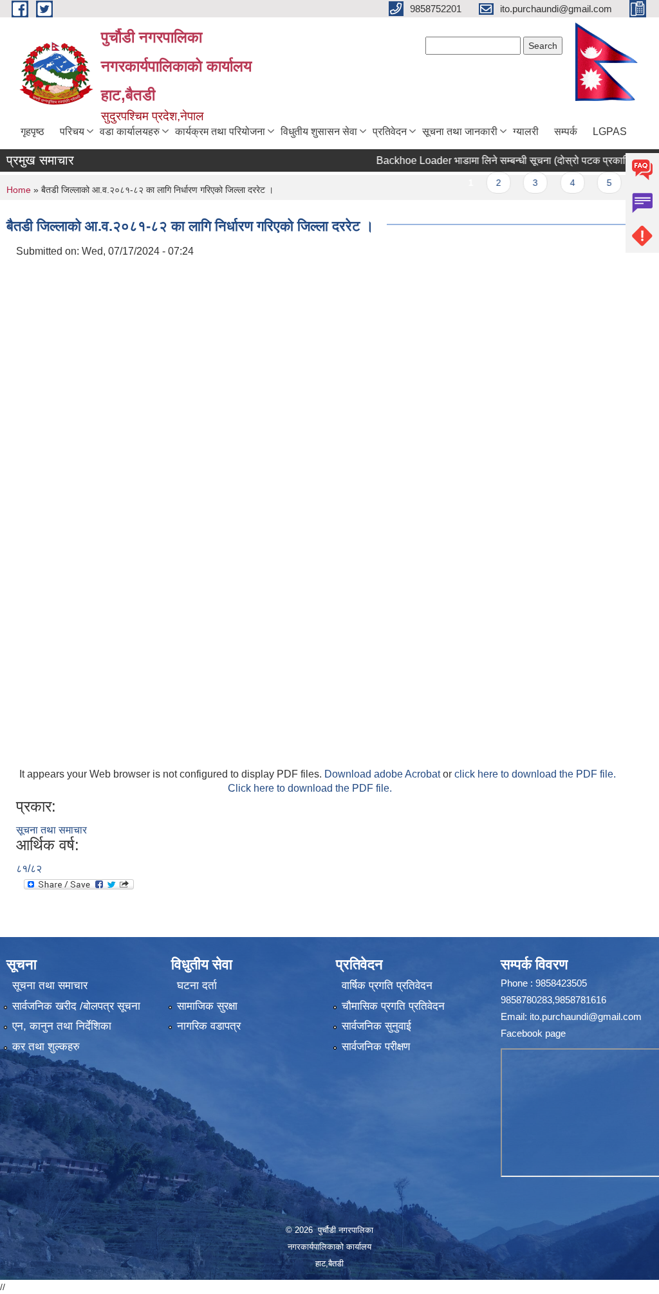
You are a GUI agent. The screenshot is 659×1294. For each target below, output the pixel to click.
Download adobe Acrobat (383, 774)
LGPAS (610, 131)
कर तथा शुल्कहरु (46, 1047)
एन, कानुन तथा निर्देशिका (61, 1026)
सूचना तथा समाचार (51, 830)
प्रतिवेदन (390, 131)
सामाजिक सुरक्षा (207, 1006)
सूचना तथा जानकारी (459, 131)
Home (18, 190)
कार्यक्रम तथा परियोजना (220, 131)
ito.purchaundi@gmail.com (586, 1016)
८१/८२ (29, 868)
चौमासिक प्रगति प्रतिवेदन (393, 1006)
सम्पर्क (565, 131)
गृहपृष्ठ (32, 131)
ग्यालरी (526, 131)
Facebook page (533, 1033)
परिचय (72, 131)
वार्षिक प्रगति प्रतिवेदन (387, 986)
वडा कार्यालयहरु (130, 131)
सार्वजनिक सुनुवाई (376, 1026)
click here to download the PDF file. (535, 774)
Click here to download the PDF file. (310, 788)
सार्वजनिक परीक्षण (376, 1047)
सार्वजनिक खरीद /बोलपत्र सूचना (76, 1006)
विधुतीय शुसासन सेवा (319, 131)
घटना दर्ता (197, 986)
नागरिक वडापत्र (209, 1026)
